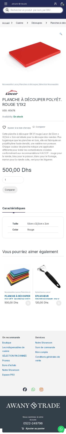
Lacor (48, 292)
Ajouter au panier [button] (27, 303)
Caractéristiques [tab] (13, 208)
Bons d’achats (9, 365)
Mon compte (41, 352)
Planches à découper (28, 84)
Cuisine (19, 23)
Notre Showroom (10, 370)
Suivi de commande (45, 347)
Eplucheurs (40, 292)
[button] (61, 34)
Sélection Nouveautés (48, 84)
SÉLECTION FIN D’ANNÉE (14, 355)
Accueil (6, 23)
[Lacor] (11, 92)
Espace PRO (8, 374)
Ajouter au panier (35, 428)
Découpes (37, 23)
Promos (6, 360)
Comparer (40, 127)
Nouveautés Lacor (10, 84)
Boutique (6, 342)
